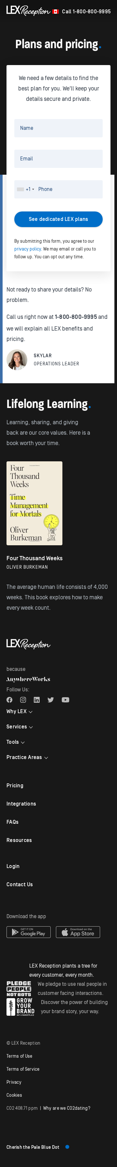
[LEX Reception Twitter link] (50, 699)
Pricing (14, 785)
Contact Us (19, 884)
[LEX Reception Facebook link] (9, 700)
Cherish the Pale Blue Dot (32, 1147)
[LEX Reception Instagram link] (23, 700)
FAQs (12, 822)
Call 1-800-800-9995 (86, 11)
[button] (25, 189)
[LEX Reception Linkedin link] (37, 700)
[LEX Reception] (28, 11)
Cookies (14, 1095)
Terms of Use (19, 1056)
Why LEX (16, 711)
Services (16, 726)
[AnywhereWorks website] (28, 679)
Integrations (21, 804)
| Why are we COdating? (48, 1108)
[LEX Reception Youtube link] (65, 699)
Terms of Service (23, 1069)
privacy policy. (28, 249)
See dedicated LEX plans (58, 219)
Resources (19, 840)
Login (13, 866)
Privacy (13, 1082)
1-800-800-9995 (76, 317)
